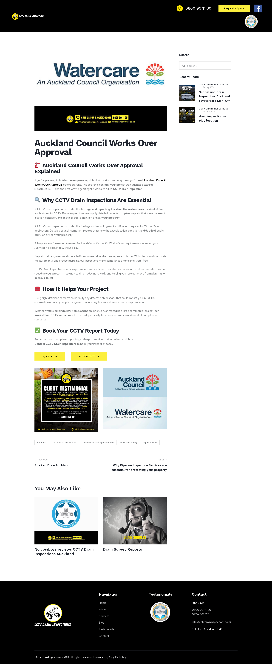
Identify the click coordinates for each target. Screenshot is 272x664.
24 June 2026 (209, 111)
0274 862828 (200, 614)
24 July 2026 (208, 87)
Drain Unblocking (128, 442)
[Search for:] (205, 65)
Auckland (41, 442)
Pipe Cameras (150, 442)
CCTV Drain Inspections (64, 442)
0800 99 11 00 (201, 609)
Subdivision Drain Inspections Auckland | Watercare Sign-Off (214, 96)
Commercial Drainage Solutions (98, 442)
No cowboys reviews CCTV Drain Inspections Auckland (64, 551)
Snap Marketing (118, 656)
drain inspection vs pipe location (212, 118)
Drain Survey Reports (122, 549)
